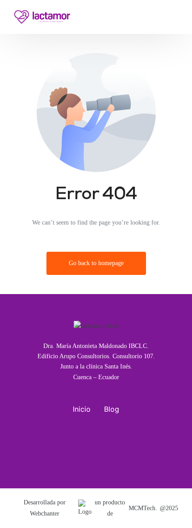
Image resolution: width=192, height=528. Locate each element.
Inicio (82, 409)
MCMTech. (143, 508)
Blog (111, 409)
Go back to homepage (96, 263)
